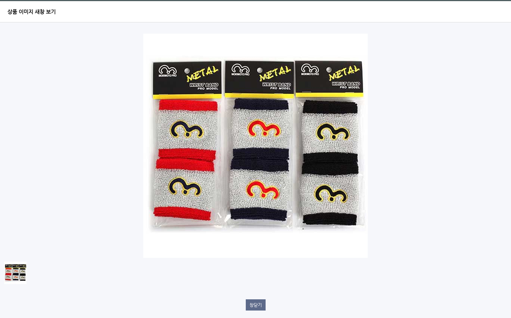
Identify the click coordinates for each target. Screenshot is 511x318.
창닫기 (256, 305)
